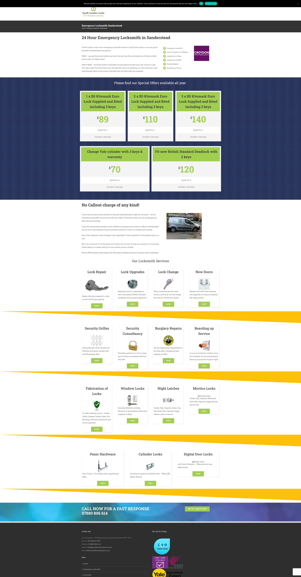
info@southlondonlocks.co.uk (99, 547)
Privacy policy (211, 3)
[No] (298, 3)
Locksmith (87, 575)
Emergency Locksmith (91, 569)
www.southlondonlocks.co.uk (98, 550)
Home (85, 563)
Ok (201, 3)
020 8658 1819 (94, 541)
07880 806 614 (94, 544)
